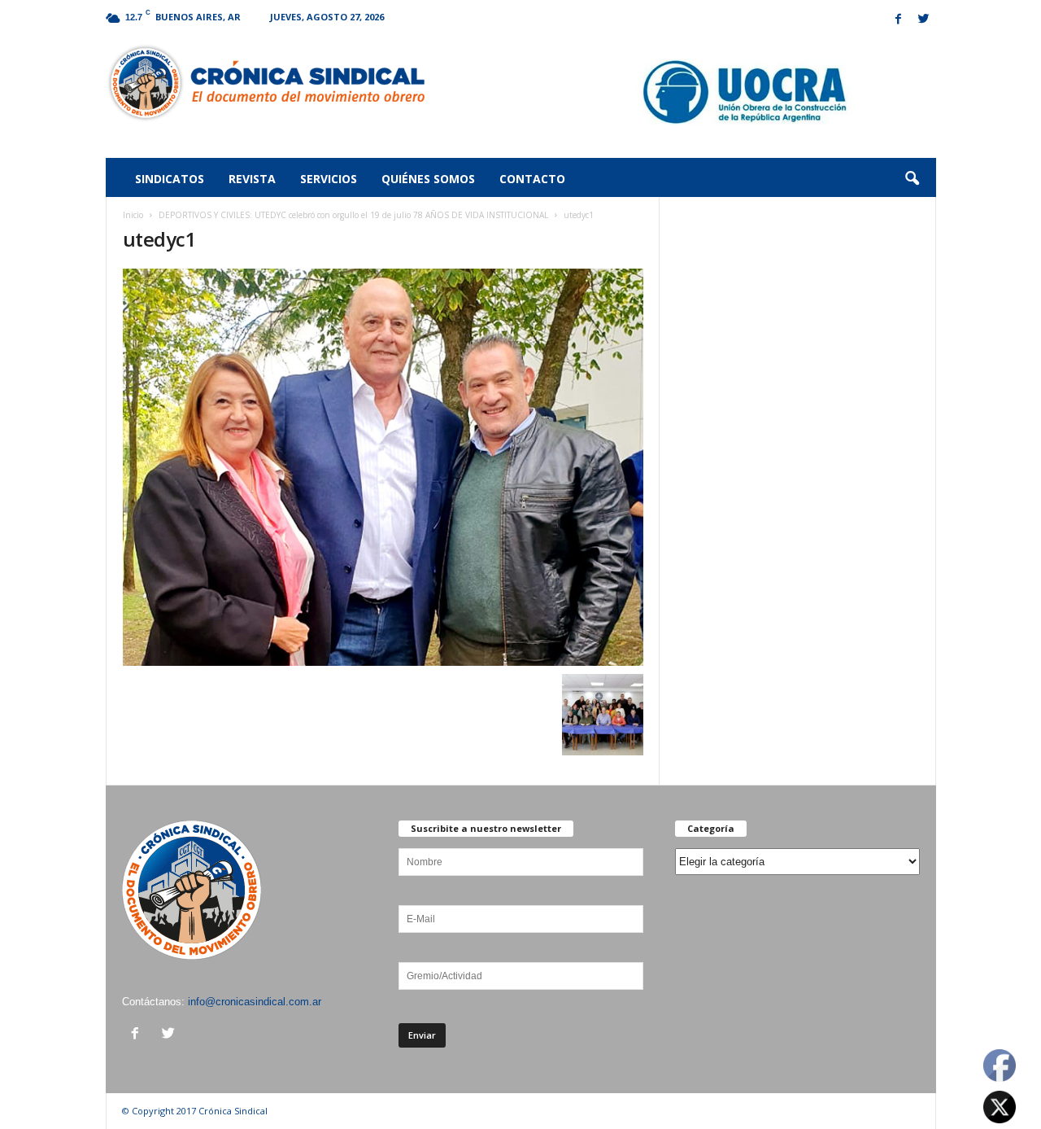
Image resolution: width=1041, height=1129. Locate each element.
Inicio (133, 215)
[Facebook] (898, 20)
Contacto (532, 178)
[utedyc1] (383, 467)
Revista (252, 178)
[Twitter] (924, 20)
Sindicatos (169, 178)
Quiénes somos (428, 178)
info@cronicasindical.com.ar (254, 1002)
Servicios (328, 178)
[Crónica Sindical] (265, 83)
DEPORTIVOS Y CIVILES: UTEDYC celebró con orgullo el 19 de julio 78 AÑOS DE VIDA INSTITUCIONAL (353, 215)
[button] (912, 179)
